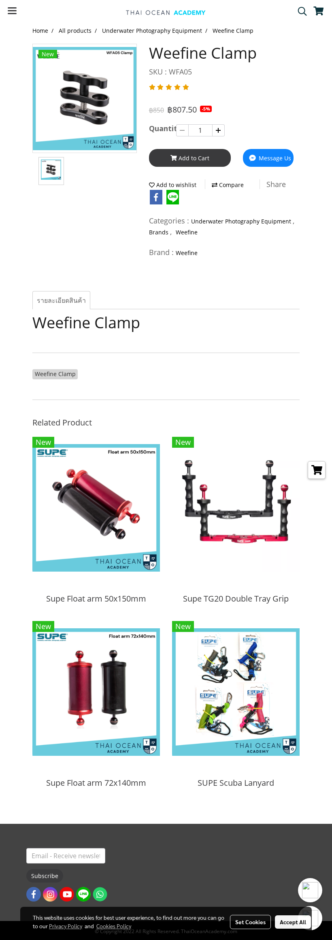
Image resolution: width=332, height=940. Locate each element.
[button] (300, 11)
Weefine (187, 232)
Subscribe (44, 876)
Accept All (293, 921)
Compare (230, 185)
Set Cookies (250, 921)
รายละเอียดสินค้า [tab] (61, 300)
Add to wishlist (175, 185)
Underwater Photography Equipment (242, 221)
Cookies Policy (113, 925)
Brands (159, 232)
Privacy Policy (65, 925)
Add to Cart (193, 158)
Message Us (274, 158)
